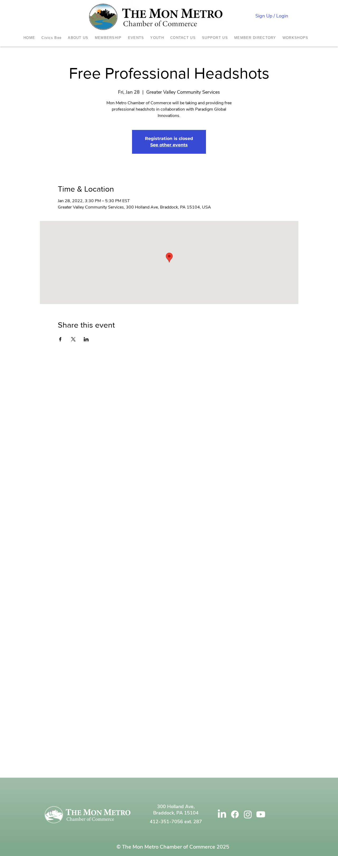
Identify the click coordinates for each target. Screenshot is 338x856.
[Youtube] (261, 814)
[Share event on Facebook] (60, 339)
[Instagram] (248, 814)
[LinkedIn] (222, 814)
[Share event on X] (73, 339)
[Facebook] (235, 814)
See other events (169, 144)
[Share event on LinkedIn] (86, 339)
